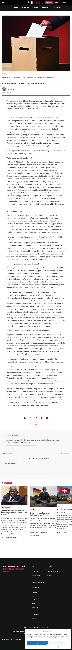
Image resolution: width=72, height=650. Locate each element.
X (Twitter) (35, 615)
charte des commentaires (24, 442)
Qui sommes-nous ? (53, 571)
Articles (16, 7)
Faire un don (36, 575)
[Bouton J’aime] (36, 424)
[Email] (47, 418)
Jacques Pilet (12, 89)
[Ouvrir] (3, 2)
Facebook (35, 611)
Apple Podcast (36, 600)
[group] (15, 512)
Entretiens (35, 7)
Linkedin (34, 618)
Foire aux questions (38, 582)
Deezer (34, 604)
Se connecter (36, 579)
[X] (30, 418)
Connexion (66, 453)
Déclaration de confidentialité (53, 646)
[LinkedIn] (36, 418)
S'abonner (35, 571)
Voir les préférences (59, 643)
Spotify (34, 596)
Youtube (34, 593)
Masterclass (25, 7)
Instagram (35, 607)
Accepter (37, 643)
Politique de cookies (40, 646)
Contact (49, 575)
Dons (56, 2)
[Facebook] (25, 418)
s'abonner (49, 2)
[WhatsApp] (41, 418)
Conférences (44, 7)
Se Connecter (65, 2)
